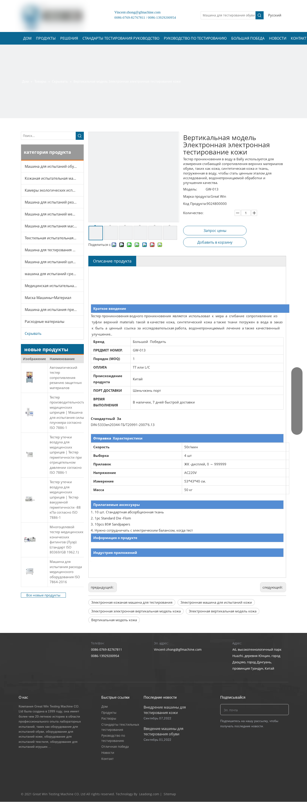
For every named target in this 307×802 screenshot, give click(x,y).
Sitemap (170, 794)
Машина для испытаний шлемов (53, 261)
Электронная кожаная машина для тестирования (131, 602)
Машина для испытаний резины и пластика (54, 202)
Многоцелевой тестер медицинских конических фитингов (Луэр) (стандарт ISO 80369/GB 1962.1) (66, 540)
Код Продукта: (195, 203)
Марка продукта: (197, 196)
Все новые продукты (43, 595)
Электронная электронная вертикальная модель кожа (136, 611)
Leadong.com (149, 794)
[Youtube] (273, 794)
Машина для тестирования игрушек (54, 249)
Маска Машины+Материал (48, 297)
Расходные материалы (44, 321)
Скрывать (33, 333)
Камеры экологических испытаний (54, 190)
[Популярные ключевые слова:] (260, 15)
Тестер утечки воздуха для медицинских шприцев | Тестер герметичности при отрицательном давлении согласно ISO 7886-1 (66, 455)
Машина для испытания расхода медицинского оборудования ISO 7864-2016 (66, 571)
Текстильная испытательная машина (54, 238)
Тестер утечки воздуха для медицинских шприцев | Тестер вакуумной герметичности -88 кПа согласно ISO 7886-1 (65, 500)
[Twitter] (265, 794)
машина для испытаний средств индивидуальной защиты (54, 273)
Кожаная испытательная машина (54, 178)
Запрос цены (215, 230)
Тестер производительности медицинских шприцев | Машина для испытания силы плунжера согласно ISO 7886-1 (67, 412)
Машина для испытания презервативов (54, 309)
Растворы (108, 718)
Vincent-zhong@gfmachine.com (135, 12)
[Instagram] (282, 794)
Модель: (190, 189)
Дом (104, 706)
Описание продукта (112, 261)
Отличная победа (115, 746)
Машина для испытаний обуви (51, 166)
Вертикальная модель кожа (114, 620)
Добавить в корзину (214, 242)
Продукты (108, 712)
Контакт (107, 759)
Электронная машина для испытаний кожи (216, 602)
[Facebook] (256, 794)
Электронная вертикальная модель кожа (222, 611)
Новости (107, 752)
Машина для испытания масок (51, 226)
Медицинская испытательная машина (54, 285)
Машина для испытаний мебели (53, 214)
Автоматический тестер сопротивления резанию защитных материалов (66, 377)
